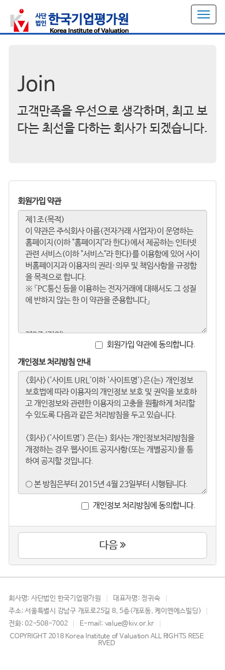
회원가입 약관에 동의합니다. (151, 344)
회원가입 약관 (39, 201)
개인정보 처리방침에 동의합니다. (144, 505)
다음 (109, 545)
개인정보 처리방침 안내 (54, 362)
